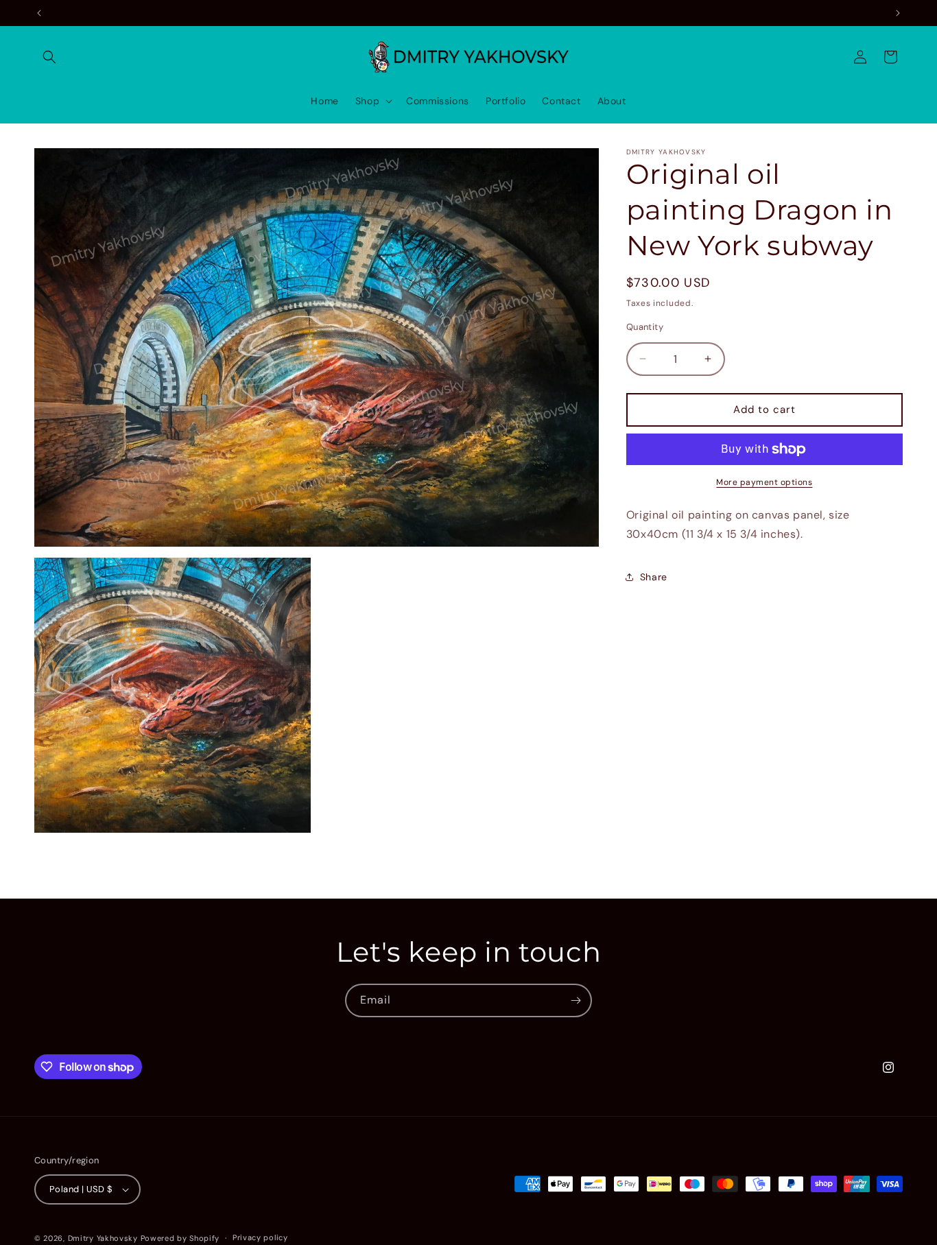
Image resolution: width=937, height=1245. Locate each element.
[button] (49, 57)
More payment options (764, 482)
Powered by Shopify (180, 1238)
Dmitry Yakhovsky (103, 1238)
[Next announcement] (898, 13)
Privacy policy (260, 1237)
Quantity (644, 327)
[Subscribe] (575, 1000)
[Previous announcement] (39, 13)
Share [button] (653, 577)
